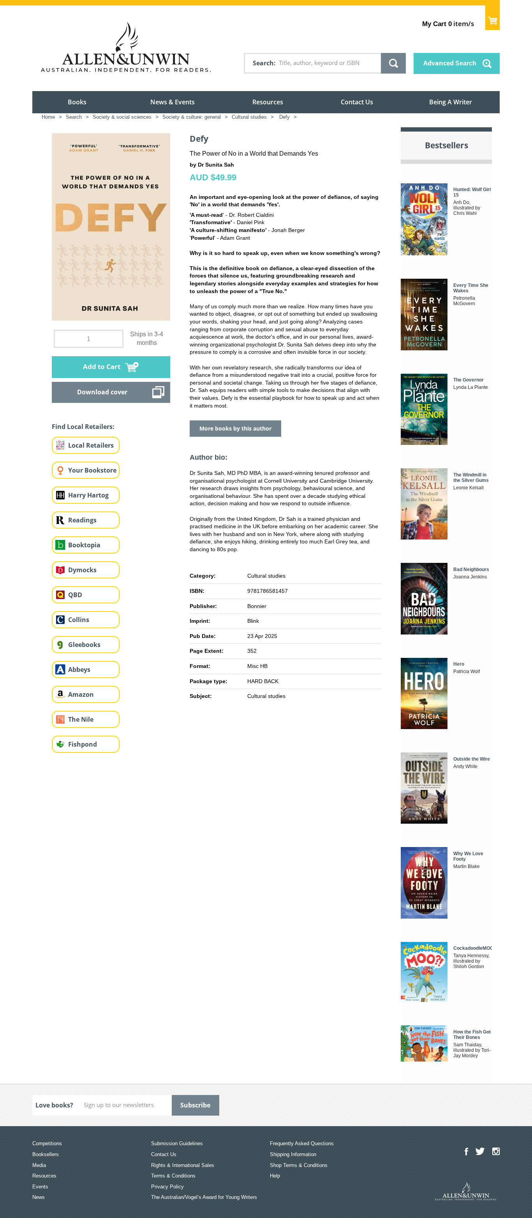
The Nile (80, 719)
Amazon (81, 694)
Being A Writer (450, 102)
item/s (448, 23)
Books (77, 102)
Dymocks (82, 570)
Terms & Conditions (173, 1176)
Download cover (102, 392)
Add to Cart (101, 366)
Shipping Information (293, 1154)
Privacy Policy (167, 1187)
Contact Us (357, 102)
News (38, 1197)
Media (39, 1165)
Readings (82, 520)
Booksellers (45, 1154)
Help (275, 1176)
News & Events (172, 102)
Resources (267, 102)
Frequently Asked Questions (302, 1143)
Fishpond (82, 744)
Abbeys (79, 669)
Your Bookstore (92, 470)
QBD (75, 595)
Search (263, 63)
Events (40, 1187)
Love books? (54, 1105)
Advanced (449, 63)
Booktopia (84, 545)
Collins (78, 619)
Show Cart (492, 17)
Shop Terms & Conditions (299, 1165)
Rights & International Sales (182, 1165)
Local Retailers (91, 445)
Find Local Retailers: (83, 426)
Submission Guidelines (177, 1143)
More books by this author (235, 428)
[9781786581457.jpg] (111, 226)
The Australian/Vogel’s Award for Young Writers (204, 1197)
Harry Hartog (88, 495)
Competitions (47, 1143)
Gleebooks (84, 644)
